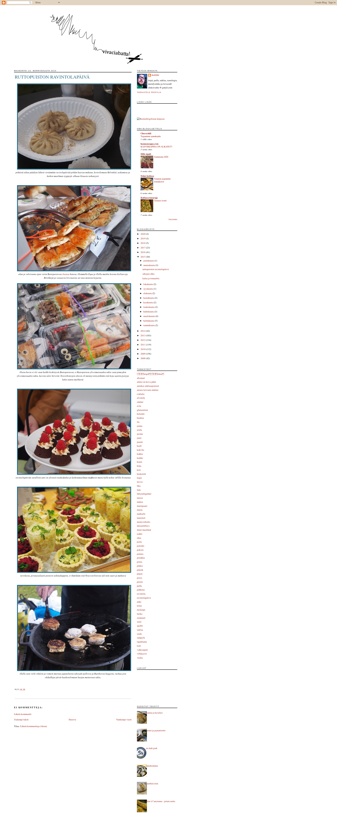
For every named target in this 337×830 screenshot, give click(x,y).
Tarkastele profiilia (149, 92)
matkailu (141, 513)
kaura (139, 461)
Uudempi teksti (21, 719)
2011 (143, 344)
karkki (140, 457)
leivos (140, 481)
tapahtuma (142, 641)
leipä (139, 477)
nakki (139, 533)
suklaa (140, 629)
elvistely (141, 397)
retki (139, 601)
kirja (139, 465)
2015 (143, 256)
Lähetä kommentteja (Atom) (33, 726)
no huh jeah (151, 748)
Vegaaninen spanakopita (151, 136)
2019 (143, 238)
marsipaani (142, 505)
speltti (140, 625)
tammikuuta (149, 325)
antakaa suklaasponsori (148, 385)
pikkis (140, 565)
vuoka (140, 657)
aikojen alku (148, 273)
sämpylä (141, 637)
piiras (139, 561)
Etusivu (72, 719)
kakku (140, 453)
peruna (140, 553)
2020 (143, 233)
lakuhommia (152, 765)
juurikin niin (152, 783)
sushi (139, 633)
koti (139, 469)
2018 (143, 243)
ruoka (139, 613)
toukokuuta (149, 307)
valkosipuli (142, 649)
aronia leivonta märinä (147, 389)
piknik (140, 569)
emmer (140, 401)
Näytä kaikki (172, 219)
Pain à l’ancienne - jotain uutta (160, 801)
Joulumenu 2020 (161, 156)
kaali (139, 445)
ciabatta (140, 393)
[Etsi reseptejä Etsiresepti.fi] (150, 118)
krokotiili (141, 473)
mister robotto (143, 521)
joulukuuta (148, 260)
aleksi (155, 75)
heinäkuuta (149, 297)
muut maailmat (144, 529)
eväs (139, 405)
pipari (140, 573)
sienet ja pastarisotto (156, 730)
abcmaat (141, 378)
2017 (143, 247)
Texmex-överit (160, 200)
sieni (139, 621)
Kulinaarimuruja (149, 197)
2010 (143, 349)
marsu (140, 509)
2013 (143, 335)
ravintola (141, 593)
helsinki (141, 413)
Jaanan (66, 274)
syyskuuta (148, 288)
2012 (143, 340)
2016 (143, 252)
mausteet (141, 517)
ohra (139, 537)
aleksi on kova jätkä (146, 381)
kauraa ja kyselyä (154, 712)
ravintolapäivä (144, 597)
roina (139, 605)
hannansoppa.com (149, 143)
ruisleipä (141, 609)
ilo (138, 421)
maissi (140, 497)
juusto (140, 441)
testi (139, 645)
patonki (140, 545)
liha (139, 485)
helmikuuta (149, 320)
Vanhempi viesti (124, 719)
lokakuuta (148, 284)
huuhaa (140, 417)
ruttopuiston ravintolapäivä (52, 77)
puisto (140, 581)
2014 (143, 330)
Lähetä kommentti (22, 714)
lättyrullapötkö (144, 493)
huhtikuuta (148, 311)
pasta (139, 541)
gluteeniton (142, 409)
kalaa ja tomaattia (151, 278)
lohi (139, 489)
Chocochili (146, 133)
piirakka (141, 557)
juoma (140, 433)
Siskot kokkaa (147, 175)
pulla (139, 585)
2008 (143, 358)
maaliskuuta (149, 316)
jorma (139, 425)
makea (140, 501)
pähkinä (141, 589)
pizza (139, 577)
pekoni (140, 549)
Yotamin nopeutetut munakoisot (162, 180)
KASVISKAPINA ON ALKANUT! (156, 146)
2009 (143, 353)
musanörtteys (143, 525)
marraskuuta (149, 265)
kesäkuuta (148, 302)
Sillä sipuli (146, 153)
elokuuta (147, 293)
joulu (139, 429)
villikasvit (142, 653)
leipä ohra (150, 373)
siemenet (141, 617)
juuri (139, 437)
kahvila (140, 449)
